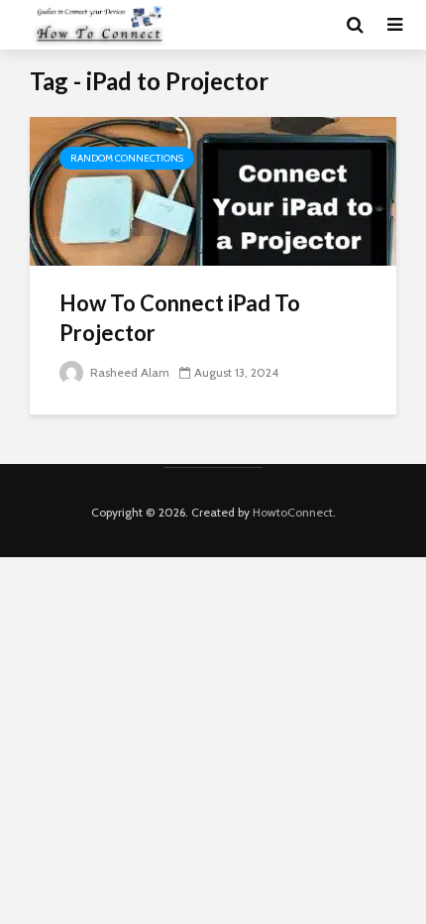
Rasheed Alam (128, 372)
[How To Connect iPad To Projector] (213, 189)
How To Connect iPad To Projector (179, 317)
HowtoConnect (293, 512)
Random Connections (126, 158)
